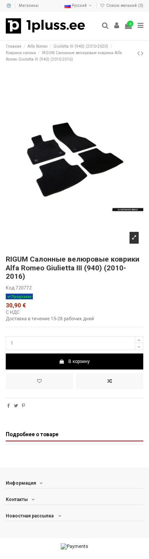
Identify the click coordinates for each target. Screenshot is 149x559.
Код (10, 288)
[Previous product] (139, 53)
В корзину (79, 361)
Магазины (29, 5)
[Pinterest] (23, 405)
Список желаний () (124, 5)
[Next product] (142, 53)
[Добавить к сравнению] (109, 381)
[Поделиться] (8, 405)
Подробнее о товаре (32, 434)
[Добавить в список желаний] (39, 381)
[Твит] (16, 405)
